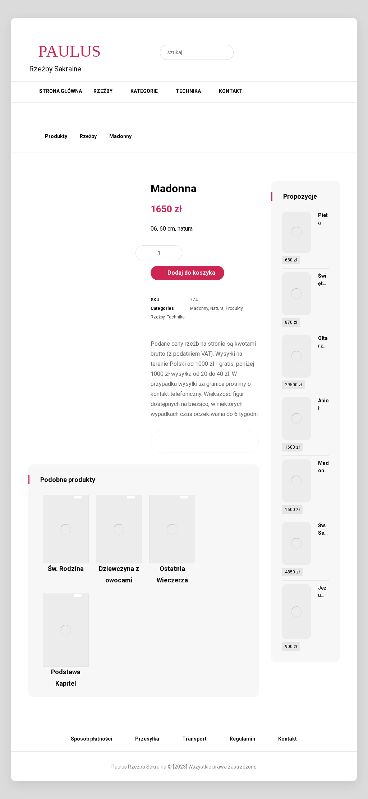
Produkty (234, 308)
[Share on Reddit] (204, 441)
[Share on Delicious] (218, 441)
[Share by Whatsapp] (233, 441)
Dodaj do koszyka (191, 272)
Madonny (199, 308)
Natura (217, 308)
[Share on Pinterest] (190, 441)
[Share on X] (176, 441)
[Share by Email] (247, 441)
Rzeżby (158, 317)
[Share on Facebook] (161, 441)
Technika (176, 317)
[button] (224, 52)
